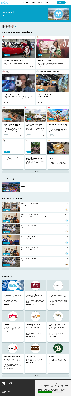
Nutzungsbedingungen (6, 389)
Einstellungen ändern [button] (57, 392)
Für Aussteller (40, 2)
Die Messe (28, 2)
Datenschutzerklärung (6, 391)
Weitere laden (36, 171)
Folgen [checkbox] (7, 306)
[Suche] (67, 2)
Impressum (4, 392)
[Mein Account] (69, 2)
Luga (23, 2)
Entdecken (34, 2)
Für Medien (47, 2)
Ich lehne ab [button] (49, 392)
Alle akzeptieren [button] (42, 392)
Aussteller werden (61, 2)
